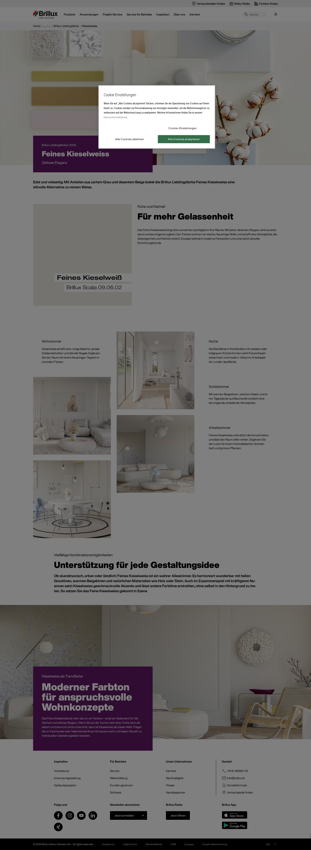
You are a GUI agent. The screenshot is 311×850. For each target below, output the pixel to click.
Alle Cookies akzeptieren (184, 139)
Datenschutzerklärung (115, 117)
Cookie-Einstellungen (182, 128)
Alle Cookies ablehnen (129, 139)
